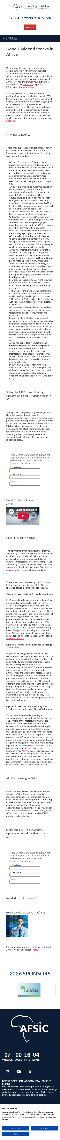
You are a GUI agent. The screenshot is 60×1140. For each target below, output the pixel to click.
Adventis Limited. (15, 638)
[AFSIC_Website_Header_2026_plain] (31, 7)
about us (10, 120)
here (35, 949)
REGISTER (30, 27)
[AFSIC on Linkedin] (7, 1072)
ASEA (24, 750)
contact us (28, 84)
